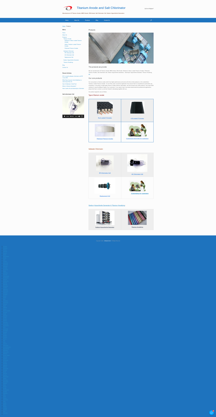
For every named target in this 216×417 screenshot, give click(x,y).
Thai (4, 259)
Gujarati (5, 312)
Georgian (5, 413)
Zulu (4, 411)
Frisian (5, 317)
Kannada (5, 330)
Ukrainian (5, 399)
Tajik (4, 395)
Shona (4, 386)
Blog (97, 20)
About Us (76, 20)
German (5, 251)
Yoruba (5, 409)
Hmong (5, 304)
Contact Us (107, 20)
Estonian (5, 322)
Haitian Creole (6, 310)
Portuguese (6, 256)
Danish (5, 253)
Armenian (5, 269)
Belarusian (5, 281)
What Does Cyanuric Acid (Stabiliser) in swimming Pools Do (72, 81)
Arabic (4, 258)
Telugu (4, 398)
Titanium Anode (67, 39)
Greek (4, 314)
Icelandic (5, 301)
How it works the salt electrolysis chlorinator (73, 88)
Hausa (4, 309)
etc (89, 74)
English (5, 246)
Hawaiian (5, 273)
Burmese (5, 380)
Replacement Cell (69, 57)
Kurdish (5, 337)
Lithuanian (5, 345)
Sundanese (6, 390)
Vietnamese (6, 276)
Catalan (5, 287)
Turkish (5, 261)
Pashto (5, 375)
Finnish (5, 319)
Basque (5, 279)
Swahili (5, 391)
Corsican (5, 292)
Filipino (5, 320)
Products (87, 20)
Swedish (5, 393)
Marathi (5, 383)
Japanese (5, 263)
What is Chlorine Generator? (69, 86)
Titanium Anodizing (68, 62)
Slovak (5, 362)
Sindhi (4, 388)
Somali (5, 358)
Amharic (5, 268)
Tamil (4, 396)
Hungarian (5, 302)
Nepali (4, 378)
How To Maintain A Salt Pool (69, 84)
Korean (5, 335)
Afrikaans (5, 264)
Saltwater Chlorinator (69, 51)
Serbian (5, 366)
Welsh (4, 404)
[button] (73, 107)
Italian (4, 254)
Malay (4, 271)
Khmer (4, 333)
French (5, 249)
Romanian (5, 368)
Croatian (5, 294)
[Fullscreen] (82, 116)
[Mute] (79, 116)
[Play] (64, 116)
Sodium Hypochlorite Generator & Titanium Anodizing (107, 205)
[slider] (72, 116)
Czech (4, 296)
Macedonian (6, 348)
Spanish (5, 248)
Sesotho (5, 365)
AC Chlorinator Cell (69, 55)
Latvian (5, 343)
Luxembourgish (7, 347)
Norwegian (5, 376)
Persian (5, 373)
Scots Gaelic (6, 355)
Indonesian (6, 325)
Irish (4, 327)
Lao (4, 340)
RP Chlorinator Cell (69, 53)
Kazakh (5, 332)
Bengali (5, 282)
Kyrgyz (5, 338)
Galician (5, 315)
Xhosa (4, 406)
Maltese (5, 353)
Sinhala (5, 363)
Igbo (4, 299)
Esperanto (5, 324)
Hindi (4, 306)
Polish (4, 371)
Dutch (4, 297)
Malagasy (5, 350)
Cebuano (5, 289)
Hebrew (5, 307)
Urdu (4, 401)
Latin (4, 342)
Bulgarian (5, 286)
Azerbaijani (6, 277)
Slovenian (5, 360)
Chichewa (5, 291)
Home (66, 20)
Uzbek (4, 403)
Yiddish (5, 408)
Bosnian (5, 284)
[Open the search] (151, 20)
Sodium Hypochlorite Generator (71, 60)
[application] (73, 107)
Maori (4, 385)
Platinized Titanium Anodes (71, 48)
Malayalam (6, 352)
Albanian (5, 266)
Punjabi (5, 370)
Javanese (5, 329)
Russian (5, 274)
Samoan (5, 357)
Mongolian (5, 381)
